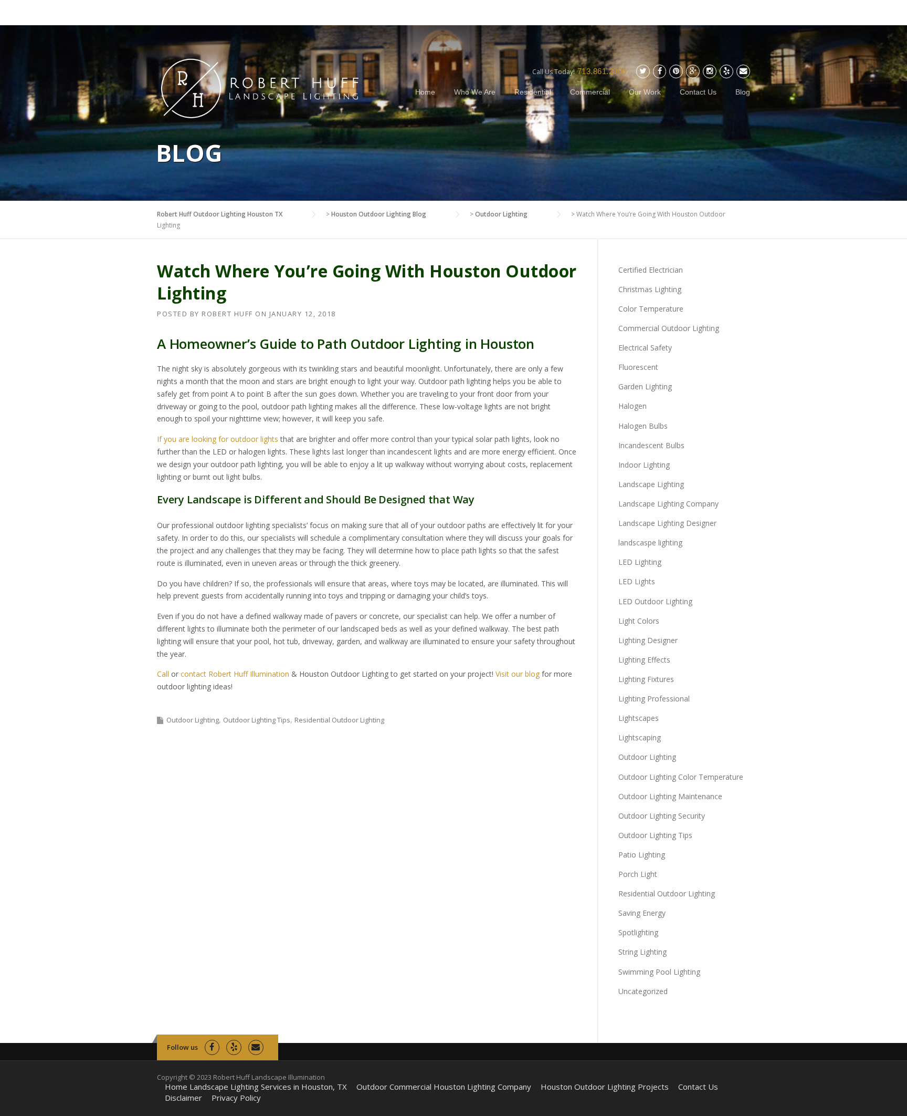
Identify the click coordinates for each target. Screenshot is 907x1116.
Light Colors (638, 621)
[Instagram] (709, 71)
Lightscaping (639, 737)
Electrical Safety (645, 348)
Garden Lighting (645, 386)
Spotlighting (638, 932)
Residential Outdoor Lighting (339, 720)
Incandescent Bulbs (651, 445)
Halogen (632, 406)
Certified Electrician (650, 270)
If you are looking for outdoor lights (217, 439)
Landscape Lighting (651, 484)
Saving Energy (642, 913)
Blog (742, 92)
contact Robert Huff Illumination (235, 674)
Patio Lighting (641, 855)
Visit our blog (517, 674)
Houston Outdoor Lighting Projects (605, 1087)
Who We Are (474, 92)
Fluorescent (638, 367)
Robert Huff (227, 313)
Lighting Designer (648, 640)
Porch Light (637, 874)
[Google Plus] (693, 71)
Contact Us (698, 92)
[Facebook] (660, 71)
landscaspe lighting (650, 542)
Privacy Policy (236, 1098)
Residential (532, 92)
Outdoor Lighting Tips (256, 720)
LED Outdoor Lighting (655, 601)
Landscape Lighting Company (668, 504)
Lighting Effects (644, 660)
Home (425, 92)
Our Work (645, 92)
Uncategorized (643, 991)
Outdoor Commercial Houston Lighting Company (443, 1087)
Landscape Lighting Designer (667, 523)
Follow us (182, 1047)
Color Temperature (650, 309)
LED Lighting (639, 562)
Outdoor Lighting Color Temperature (680, 777)
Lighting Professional (654, 699)
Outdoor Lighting (192, 720)
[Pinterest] (676, 71)
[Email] (743, 71)
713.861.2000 (602, 71)
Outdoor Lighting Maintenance (670, 796)
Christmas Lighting (649, 289)
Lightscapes (638, 718)
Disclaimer (183, 1098)
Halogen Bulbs (643, 426)
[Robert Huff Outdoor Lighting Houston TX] (260, 87)
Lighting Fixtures (646, 679)
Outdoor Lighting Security (661, 816)
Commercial (590, 92)
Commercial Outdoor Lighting (668, 328)
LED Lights (636, 581)
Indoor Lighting (644, 465)
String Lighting (642, 952)
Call (163, 674)
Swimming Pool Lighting (659, 972)
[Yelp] (726, 71)
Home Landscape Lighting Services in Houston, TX (256, 1087)
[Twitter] (643, 71)
